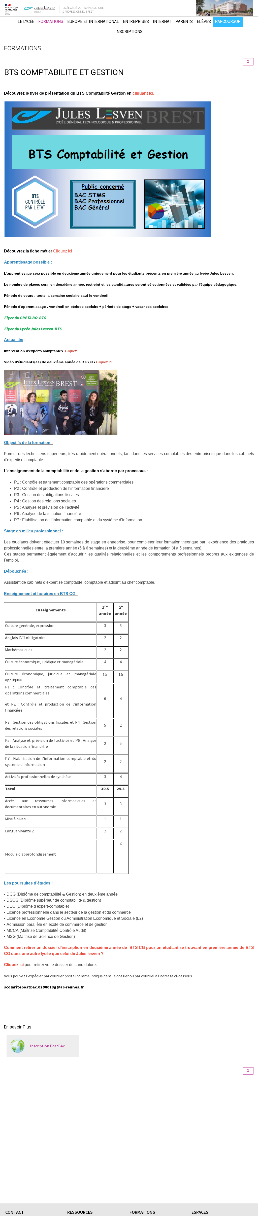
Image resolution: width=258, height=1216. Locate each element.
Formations (50, 21)
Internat (162, 21)
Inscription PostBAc (47, 1045)
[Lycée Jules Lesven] (8, 26)
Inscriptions (129, 31)
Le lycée (26, 21)
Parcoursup (228, 21)
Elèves (204, 21)
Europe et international (93, 21)
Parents (184, 21)
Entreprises (136, 21)
